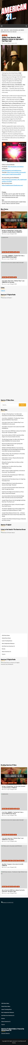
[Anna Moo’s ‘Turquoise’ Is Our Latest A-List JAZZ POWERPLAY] (14, 853)
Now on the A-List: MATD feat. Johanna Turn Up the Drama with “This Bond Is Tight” (14, 431)
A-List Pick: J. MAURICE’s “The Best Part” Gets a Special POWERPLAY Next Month (13, 419)
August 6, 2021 (14, 43)
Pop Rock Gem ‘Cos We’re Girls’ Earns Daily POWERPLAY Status (12, 467)
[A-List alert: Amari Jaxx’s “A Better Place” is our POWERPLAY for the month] (14, 270)
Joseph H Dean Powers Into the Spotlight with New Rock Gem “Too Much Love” (13, 501)
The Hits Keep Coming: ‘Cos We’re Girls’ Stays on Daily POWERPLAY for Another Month (13, 440)
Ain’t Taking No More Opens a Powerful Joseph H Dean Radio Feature (13, 505)
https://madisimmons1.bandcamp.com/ (12, 185)
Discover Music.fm (5, 1033)
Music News (5, 35)
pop (15, 252)
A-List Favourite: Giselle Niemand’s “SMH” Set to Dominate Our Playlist (13, 475)
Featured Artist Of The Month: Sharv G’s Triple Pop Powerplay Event (13, 479)
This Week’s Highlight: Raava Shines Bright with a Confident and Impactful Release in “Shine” (13, 509)
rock (15, 227)
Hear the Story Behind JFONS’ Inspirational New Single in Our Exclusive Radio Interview (13, 435)
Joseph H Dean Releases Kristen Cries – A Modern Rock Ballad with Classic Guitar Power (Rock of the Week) (13, 514)
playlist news (10, 227)
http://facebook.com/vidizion (16, 166)
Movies (3, 648)
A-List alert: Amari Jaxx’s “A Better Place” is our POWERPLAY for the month (13, 423)
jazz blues (10, 860)
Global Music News (6, 638)
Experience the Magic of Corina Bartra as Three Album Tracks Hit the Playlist (13, 492)
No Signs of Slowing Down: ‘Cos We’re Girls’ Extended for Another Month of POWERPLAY (12, 231)
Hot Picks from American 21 (8, 646)
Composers (4, 860)
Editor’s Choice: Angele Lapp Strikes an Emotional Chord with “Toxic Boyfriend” (13, 471)
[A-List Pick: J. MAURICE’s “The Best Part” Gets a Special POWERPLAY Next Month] (14, 245)
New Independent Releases (8, 643)
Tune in (3, 654)
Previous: (13, 194)
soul (15, 277)
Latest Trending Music (7, 640)
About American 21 (6, 651)
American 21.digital (6, 43)
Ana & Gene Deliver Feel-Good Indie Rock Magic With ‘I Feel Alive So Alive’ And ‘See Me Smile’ (13, 496)
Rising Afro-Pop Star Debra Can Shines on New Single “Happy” (12, 463)
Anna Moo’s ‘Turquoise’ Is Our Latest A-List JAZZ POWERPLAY (13, 427)
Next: (14, 201)
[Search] (26, 26)
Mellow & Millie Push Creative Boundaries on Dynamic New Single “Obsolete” (12, 484)
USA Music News (6, 635)
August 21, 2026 (14, 233)
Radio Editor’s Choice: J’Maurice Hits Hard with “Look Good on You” (13, 458)
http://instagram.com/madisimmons (11, 170)
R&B (18, 252)
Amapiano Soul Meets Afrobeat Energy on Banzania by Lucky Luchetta (14, 519)
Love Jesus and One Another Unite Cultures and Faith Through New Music (13, 488)
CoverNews (20, 1041)
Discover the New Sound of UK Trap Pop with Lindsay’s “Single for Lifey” (12, 444)
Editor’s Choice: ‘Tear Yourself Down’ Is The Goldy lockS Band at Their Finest (13, 454)
